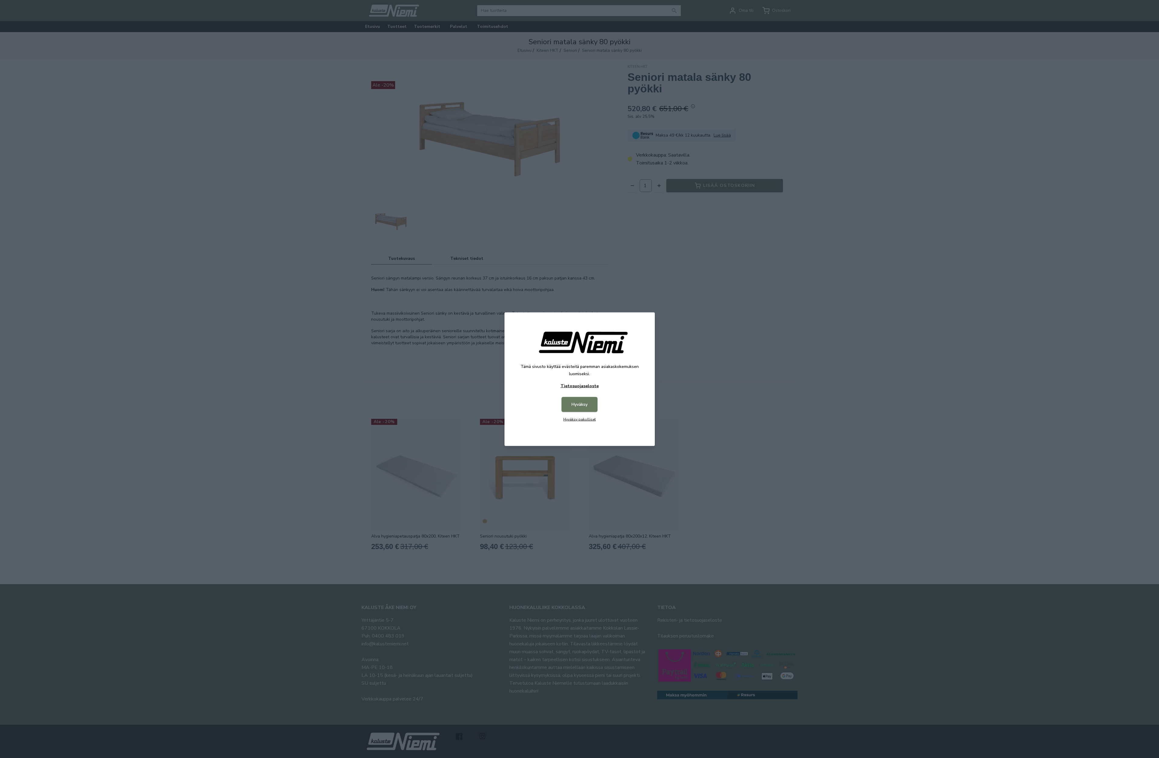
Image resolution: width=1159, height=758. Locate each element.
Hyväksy (579, 404)
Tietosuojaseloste (580, 386)
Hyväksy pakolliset (579, 419)
